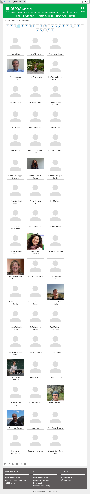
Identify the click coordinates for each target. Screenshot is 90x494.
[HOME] (5, 464)
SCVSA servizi (21, 8)
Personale (16, 20)
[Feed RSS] (9, 464)
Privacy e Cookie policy (41, 485)
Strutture (61, 16)
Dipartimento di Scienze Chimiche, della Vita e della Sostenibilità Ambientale (45, 12)
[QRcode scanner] (13, 464)
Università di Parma (40, 478)
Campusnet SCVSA (39, 491)
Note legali (37, 483)
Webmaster (68, 480)
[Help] (25, 464)
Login (86, 2)
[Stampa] (17, 464)
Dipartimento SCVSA (41, 480)
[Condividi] (21, 464)
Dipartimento (29, 16)
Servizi (72, 16)
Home (17, 16)
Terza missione (46, 16)
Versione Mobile (52, 491)
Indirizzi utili (69, 478)
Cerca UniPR (18, 2)
